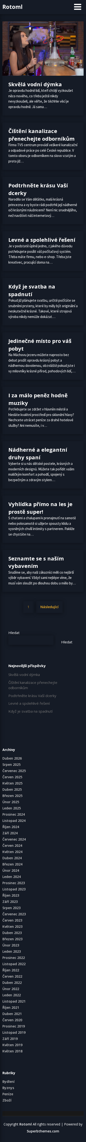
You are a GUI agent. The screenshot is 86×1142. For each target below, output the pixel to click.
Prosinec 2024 (13, 814)
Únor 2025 (10, 802)
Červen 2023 (12, 920)
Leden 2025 (11, 808)
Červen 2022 (12, 976)
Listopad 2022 (14, 964)
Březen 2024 (12, 864)
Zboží (6, 1100)
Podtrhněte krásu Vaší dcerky (32, 695)
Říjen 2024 (10, 827)
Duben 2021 (12, 1013)
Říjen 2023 (10, 895)
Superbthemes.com (43, 1131)
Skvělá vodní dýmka (35, 84)
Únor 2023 (10, 945)
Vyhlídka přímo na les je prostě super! (40, 507)
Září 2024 (10, 833)
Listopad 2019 (14, 1032)
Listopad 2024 (14, 820)
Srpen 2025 (11, 764)
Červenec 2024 (14, 839)
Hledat (14, 632)
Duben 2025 (12, 789)
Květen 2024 (12, 851)
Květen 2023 (12, 926)
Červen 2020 (12, 1020)
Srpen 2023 (11, 908)
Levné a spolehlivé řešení (41, 239)
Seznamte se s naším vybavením (36, 562)
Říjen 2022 (10, 970)
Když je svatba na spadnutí (31, 290)
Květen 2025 (12, 783)
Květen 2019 (12, 1045)
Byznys (8, 1087)
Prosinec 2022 (13, 957)
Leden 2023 (11, 951)
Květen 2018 (12, 1051)
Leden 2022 (11, 995)
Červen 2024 (12, 845)
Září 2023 (10, 901)
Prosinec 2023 (13, 883)
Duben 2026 (12, 758)
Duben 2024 (12, 858)
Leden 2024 (11, 876)
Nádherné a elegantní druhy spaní (37, 453)
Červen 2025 (12, 777)
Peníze (7, 1094)
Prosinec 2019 (13, 1026)
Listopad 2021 (14, 1001)
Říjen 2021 (10, 1007)
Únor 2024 (10, 870)
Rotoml (12, 7)
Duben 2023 (12, 932)
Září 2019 (10, 1038)
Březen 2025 (12, 795)
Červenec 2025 (14, 770)
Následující (49, 607)
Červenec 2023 (14, 914)
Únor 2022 (10, 988)
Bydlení (8, 1081)
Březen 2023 (12, 939)
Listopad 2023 (14, 889)
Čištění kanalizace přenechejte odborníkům (41, 134)
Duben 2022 (12, 982)
